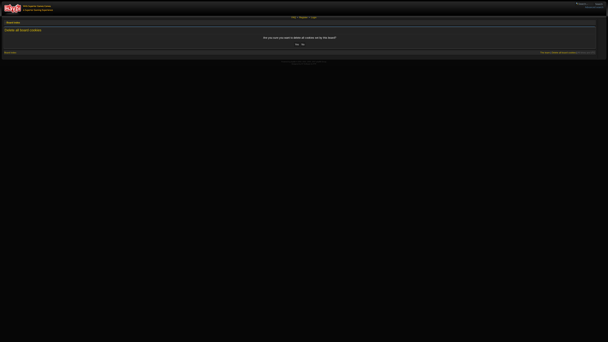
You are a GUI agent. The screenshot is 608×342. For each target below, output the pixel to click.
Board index (13, 22)
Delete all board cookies (564, 52)
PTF (314, 64)
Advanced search (594, 7)
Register (303, 17)
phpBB (293, 62)
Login (314, 17)
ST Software (305, 64)
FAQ (293, 17)
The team (545, 52)
